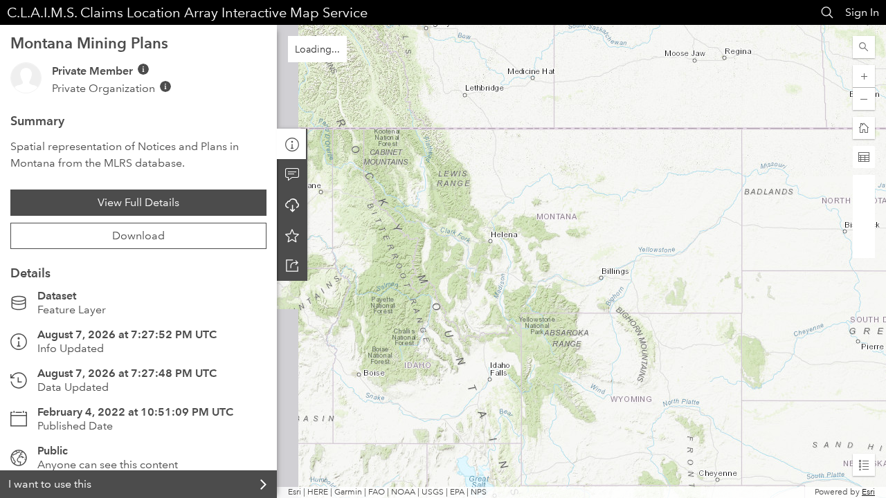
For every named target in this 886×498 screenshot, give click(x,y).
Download (138, 235)
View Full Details (138, 202)
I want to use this (49, 483)
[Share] (292, 265)
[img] (143, 69)
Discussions (292, 174)
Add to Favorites (292, 235)
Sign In (862, 12)
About (292, 144)
